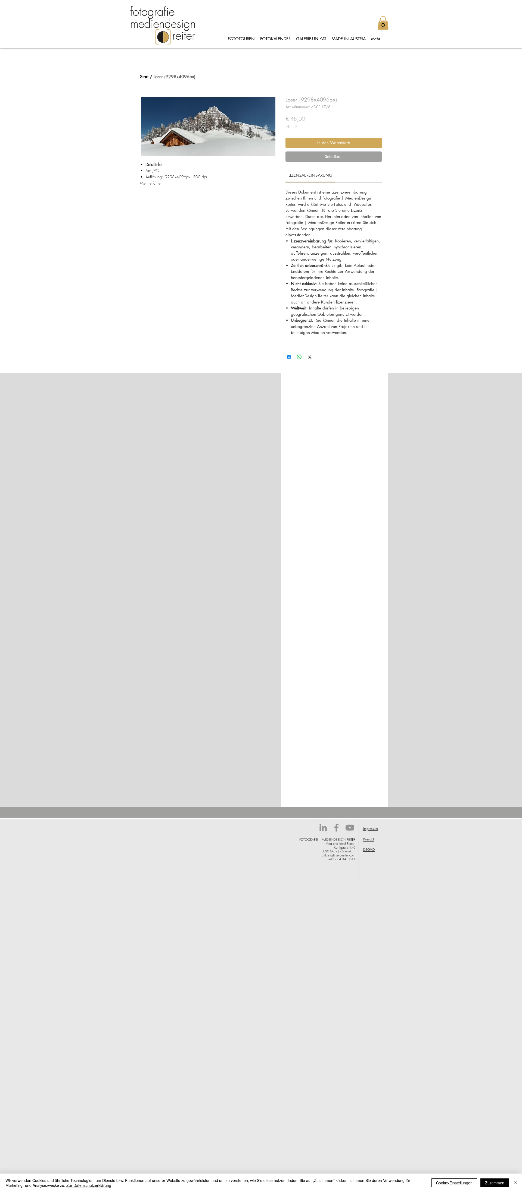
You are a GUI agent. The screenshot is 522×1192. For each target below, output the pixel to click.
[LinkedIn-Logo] (323, 827)
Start (144, 77)
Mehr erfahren (151, 183)
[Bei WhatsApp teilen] (299, 357)
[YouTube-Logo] (349, 827)
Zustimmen (494, 1182)
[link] (310, 175)
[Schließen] (515, 1183)
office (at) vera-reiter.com (338, 855)
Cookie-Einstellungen (454, 1182)
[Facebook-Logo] (336, 827)
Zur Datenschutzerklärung (88, 1185)
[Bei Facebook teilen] (289, 357)
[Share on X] (309, 357)
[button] (383, 23)
